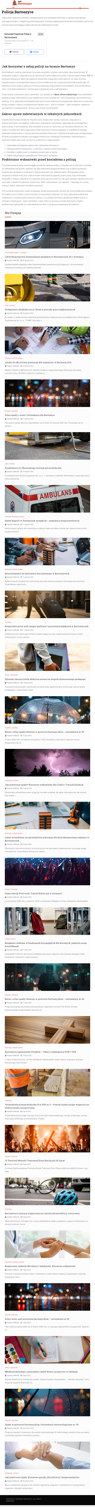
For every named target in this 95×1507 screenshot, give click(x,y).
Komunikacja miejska (12, 252)
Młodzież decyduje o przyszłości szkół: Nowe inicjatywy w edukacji (41, 1371)
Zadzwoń (15, 52)
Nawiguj (35, 52)
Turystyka (8, 622)
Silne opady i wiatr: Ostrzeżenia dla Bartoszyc (30, 415)
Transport (23, 252)
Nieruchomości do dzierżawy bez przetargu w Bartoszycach (37, 573)
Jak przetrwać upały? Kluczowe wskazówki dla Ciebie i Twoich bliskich (44, 784)
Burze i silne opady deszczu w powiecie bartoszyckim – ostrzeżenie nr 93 (44, 731)
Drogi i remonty (10, 305)
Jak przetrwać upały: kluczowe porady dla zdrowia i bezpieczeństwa (42, 1477)
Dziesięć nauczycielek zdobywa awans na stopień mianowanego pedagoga (45, 679)
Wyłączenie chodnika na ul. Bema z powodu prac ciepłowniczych (40, 309)
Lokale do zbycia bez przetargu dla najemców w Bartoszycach (38, 362)
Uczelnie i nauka (10, 939)
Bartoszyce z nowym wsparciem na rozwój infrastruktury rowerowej (42, 1213)
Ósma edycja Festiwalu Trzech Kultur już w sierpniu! (33, 893)
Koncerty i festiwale (11, 889)
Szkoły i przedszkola (11, 675)
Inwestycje (8, 1100)
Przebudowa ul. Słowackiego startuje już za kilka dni (33, 468)
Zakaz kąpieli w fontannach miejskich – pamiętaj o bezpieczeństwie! (42, 520)
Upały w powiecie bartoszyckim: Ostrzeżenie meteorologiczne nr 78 (41, 1424)
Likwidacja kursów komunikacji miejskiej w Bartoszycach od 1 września (44, 256)
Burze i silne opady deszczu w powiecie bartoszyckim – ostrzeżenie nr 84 (44, 999)
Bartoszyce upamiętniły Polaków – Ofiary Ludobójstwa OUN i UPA (40, 1051)
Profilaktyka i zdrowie (11, 780)
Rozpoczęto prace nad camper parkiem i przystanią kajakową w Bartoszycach (47, 626)
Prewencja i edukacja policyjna (14, 517)
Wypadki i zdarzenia (11, 411)
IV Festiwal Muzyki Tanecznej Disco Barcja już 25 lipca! (35, 1160)
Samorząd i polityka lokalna (14, 358)
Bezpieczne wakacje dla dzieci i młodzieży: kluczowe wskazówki (40, 1266)
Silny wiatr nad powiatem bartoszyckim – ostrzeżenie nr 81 (37, 1319)
